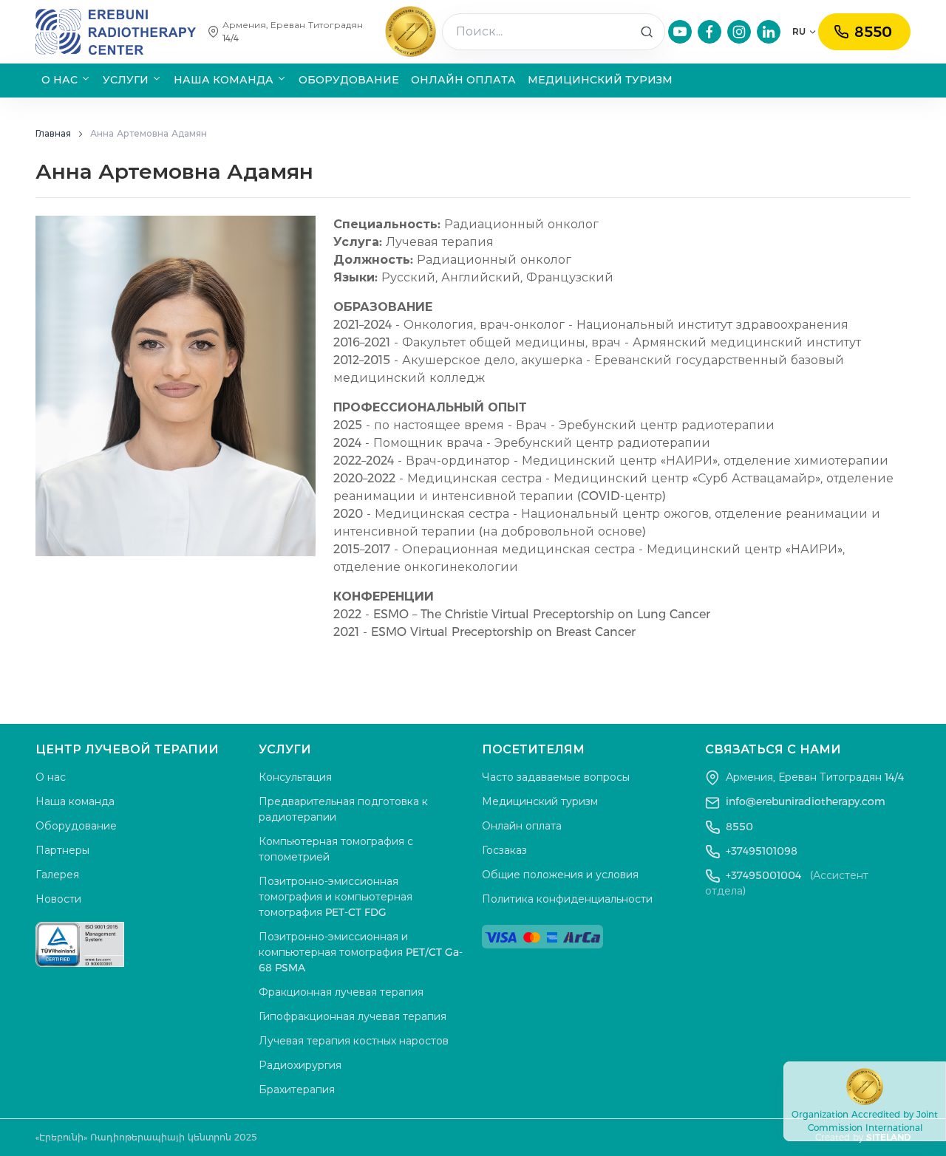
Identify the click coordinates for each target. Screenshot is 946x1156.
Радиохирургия (300, 1065)
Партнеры (62, 850)
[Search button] (646, 32)
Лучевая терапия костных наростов (354, 1040)
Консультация (295, 777)
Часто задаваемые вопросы (556, 777)
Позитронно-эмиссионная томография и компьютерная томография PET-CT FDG (335, 897)
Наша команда (75, 801)
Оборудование (349, 79)
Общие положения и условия (560, 874)
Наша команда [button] (225, 79)
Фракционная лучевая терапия (341, 992)
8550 (873, 32)
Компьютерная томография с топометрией (336, 849)
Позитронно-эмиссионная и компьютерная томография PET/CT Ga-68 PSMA (361, 952)
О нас (50, 777)
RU (799, 31)
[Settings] (680, 32)
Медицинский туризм (600, 79)
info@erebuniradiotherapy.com (805, 801)
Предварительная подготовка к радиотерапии (343, 809)
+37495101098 (760, 851)
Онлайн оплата (463, 79)
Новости (58, 899)
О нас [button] (61, 79)
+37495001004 (786, 883)
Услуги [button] (127, 79)
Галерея (57, 874)
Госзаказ (504, 850)
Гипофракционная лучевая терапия (352, 1016)
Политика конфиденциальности (567, 899)
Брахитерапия (297, 1089)
